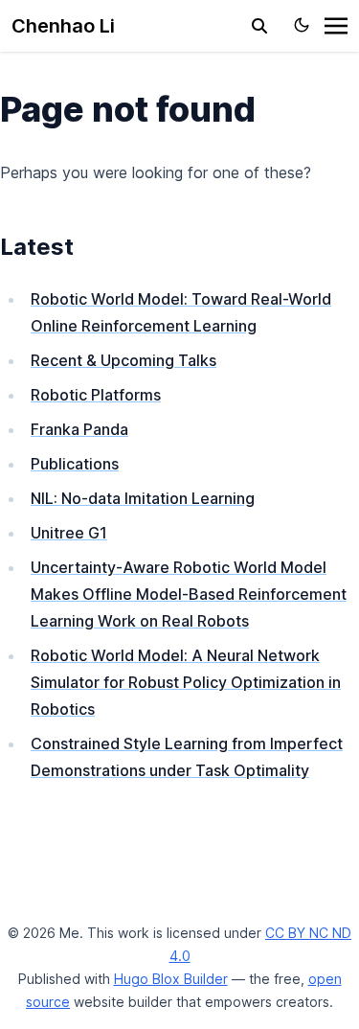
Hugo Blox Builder (171, 979)
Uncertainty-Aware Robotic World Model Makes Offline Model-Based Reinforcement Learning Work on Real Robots (189, 594)
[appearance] (301, 25)
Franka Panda (79, 429)
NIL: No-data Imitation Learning (143, 498)
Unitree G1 (69, 532)
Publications (75, 463)
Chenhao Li (63, 25)
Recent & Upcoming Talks (123, 360)
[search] (259, 26)
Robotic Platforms (96, 394)
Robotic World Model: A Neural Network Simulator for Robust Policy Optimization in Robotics (186, 682)
